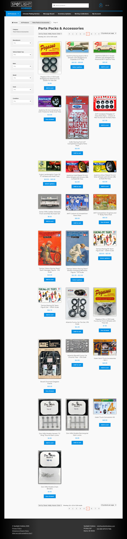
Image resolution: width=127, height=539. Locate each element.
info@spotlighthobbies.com (106, 526)
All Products (12, 14)
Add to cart (50, 88)
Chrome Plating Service (31, 14)
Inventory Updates (64, 14)
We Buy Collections (82, 14)
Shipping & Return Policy (20, 531)
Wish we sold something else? (22, 533)
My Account (96, 14)
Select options (77, 67)
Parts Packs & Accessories (41, 22)
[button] (18, 13)
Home (16, 22)
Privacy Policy (17, 528)
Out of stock (50, 119)
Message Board (48, 14)
